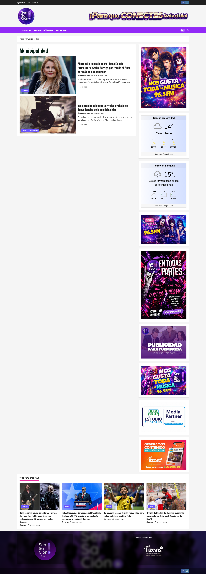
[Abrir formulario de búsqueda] (188, 30)
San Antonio (33, 130)
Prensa (23, 525)
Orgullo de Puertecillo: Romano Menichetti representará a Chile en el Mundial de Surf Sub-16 (165, 515)
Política (25, 91)
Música (25, 506)
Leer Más (84, 87)
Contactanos (61, 30)
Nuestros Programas (43, 30)
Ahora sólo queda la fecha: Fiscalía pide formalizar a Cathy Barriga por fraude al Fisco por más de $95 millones (48, 75)
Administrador (84, 75)
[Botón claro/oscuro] (182, 30)
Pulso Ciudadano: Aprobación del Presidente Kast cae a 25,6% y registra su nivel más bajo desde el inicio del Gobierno (81, 515)
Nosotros (26, 30)
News (24, 130)
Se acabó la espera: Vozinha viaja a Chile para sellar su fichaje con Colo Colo (124, 514)
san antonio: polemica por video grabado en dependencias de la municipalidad (48, 114)
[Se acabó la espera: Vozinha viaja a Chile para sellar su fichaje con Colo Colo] (124, 496)
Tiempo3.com (168, 154)
